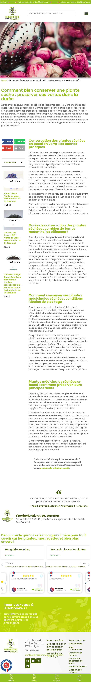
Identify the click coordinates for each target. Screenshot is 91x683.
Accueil (4, 80)
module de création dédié (54, 468)
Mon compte (75, 643)
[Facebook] (27, 660)
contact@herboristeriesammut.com (44, 654)
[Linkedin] (27, 665)
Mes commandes (75, 648)
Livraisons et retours (75, 654)
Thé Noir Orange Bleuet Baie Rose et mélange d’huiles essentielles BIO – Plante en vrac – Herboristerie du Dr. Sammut (13, 283)
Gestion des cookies (75, 671)
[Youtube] (33, 660)
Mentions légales (78, 666)
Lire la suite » (9, 556)
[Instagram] (38, 660)
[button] (7, 141)
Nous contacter (77, 640)
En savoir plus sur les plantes (68, 549)
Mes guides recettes (17, 549)
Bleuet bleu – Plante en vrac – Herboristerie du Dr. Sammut (12, 197)
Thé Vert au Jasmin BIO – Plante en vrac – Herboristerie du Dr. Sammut (12, 237)
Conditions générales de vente (76, 661)
